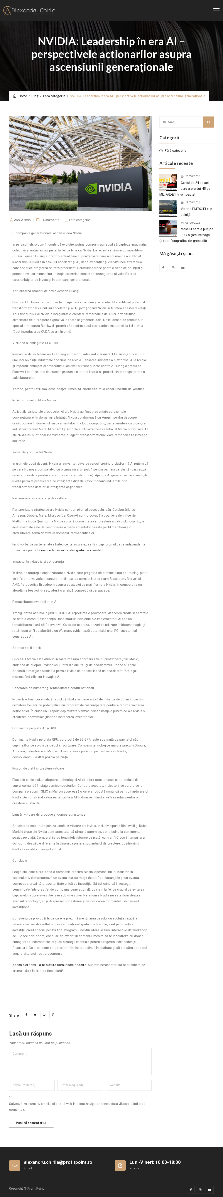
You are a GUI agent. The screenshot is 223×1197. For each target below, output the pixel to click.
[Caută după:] (186, 122)
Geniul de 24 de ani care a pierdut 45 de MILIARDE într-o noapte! (184, 188)
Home (22, 96)
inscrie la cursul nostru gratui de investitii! (72, 550)
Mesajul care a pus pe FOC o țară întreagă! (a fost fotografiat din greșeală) (186, 235)
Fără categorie (175, 151)
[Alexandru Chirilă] (29, 10)
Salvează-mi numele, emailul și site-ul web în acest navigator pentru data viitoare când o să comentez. (77, 1107)
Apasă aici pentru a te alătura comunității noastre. (49, 965)
